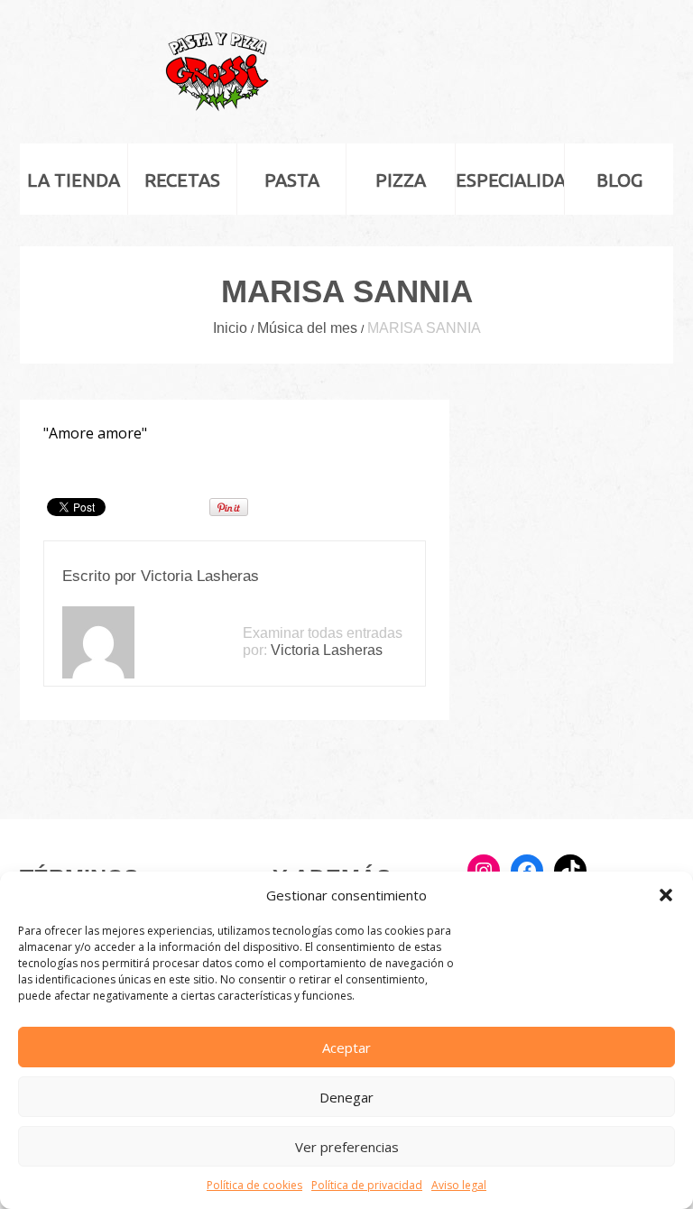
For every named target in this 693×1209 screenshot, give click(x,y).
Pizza (400, 180)
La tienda (73, 180)
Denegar (346, 1097)
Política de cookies (254, 1185)
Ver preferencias (347, 1147)
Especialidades (510, 180)
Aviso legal (458, 1185)
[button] (666, 895)
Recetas (182, 180)
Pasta (291, 180)
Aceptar (346, 1047)
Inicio (230, 328)
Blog (619, 180)
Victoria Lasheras (200, 576)
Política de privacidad (366, 1185)
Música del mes (307, 328)
